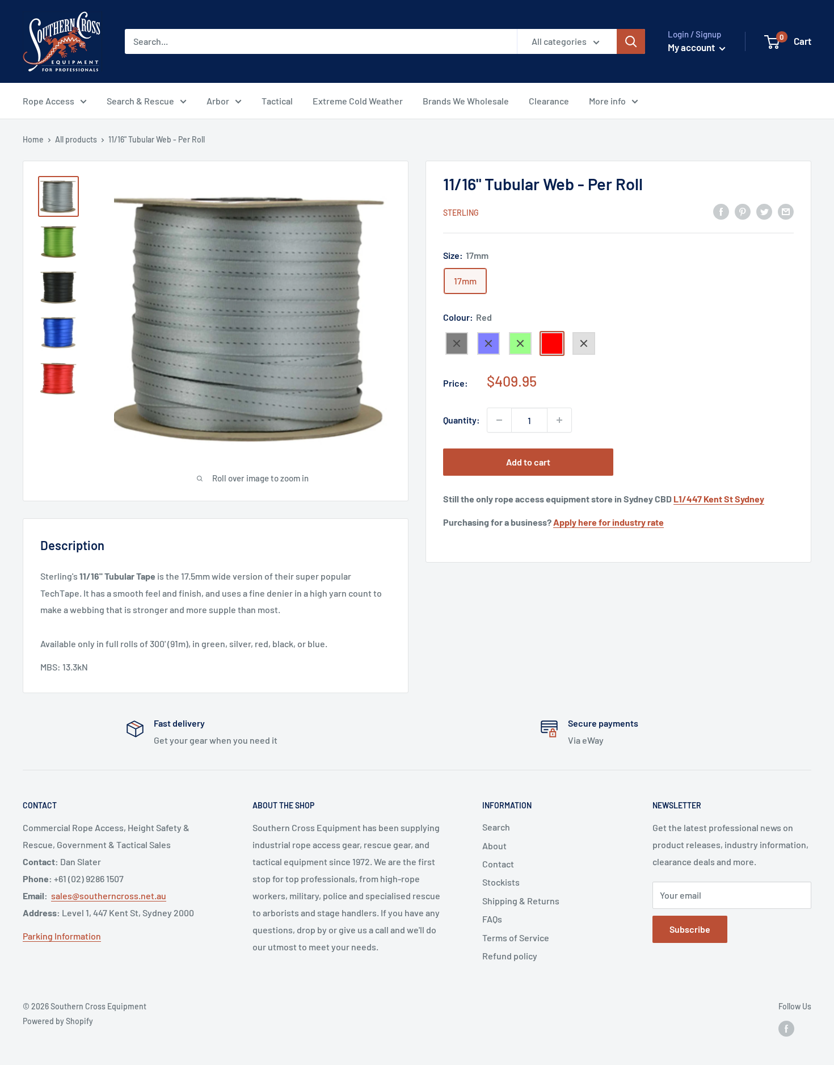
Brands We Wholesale (466, 100)
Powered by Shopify (58, 1021)
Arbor (218, 100)
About (494, 845)
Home (33, 139)
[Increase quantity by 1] (559, 420)
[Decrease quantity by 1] (499, 420)
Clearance (549, 100)
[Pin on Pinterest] (743, 211)
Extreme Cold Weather (358, 100)
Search (496, 826)
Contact (498, 863)
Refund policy (509, 955)
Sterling (461, 212)
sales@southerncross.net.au (108, 895)
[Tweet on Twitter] (764, 211)
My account (692, 47)
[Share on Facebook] (721, 211)
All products (76, 139)
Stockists (501, 882)
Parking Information (62, 935)
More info (607, 100)
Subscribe (689, 929)
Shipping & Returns (520, 900)
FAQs (492, 918)
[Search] (631, 41)
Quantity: (461, 419)
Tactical (277, 100)
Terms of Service (515, 937)
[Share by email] (786, 211)
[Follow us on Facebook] (786, 1029)
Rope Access (48, 100)
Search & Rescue (140, 100)
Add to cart (528, 461)
